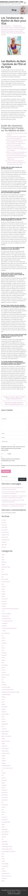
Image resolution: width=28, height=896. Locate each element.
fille (2, 679)
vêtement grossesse (6, 876)
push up (3, 807)
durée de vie (11, 27)
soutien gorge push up (7, 849)
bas (2, 576)
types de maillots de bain (19, 32)
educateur (4, 652)
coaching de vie (5, 616)
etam (3, 662)
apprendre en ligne (6, 567)
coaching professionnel (7, 621)
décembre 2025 (5, 532)
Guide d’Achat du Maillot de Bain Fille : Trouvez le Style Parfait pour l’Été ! (14, 403)
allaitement (4, 562)
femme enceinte (5, 675)
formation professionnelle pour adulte (10, 692)
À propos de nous (11, 892)
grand (3, 702)
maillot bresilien (5, 748)
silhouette (3, 32)
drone (3, 648)
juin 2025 (4, 547)
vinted (3, 881)
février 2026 (4, 527)
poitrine (3, 787)
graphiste (4, 709)
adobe (3, 554)
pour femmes (5, 795)
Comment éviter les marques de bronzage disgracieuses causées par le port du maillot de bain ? (17, 157)
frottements (22, 27)
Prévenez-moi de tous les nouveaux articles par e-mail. (13, 466)
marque (3, 755)
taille (7, 32)
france (3, 699)
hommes (4, 721)
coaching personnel (6, 618)
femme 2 (4, 672)
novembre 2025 (5, 534)
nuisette (3, 773)
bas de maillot (5, 579)
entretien (17, 27)
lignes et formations (6, 736)
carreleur (4, 606)
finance (3, 682)
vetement (4, 871)
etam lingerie (5, 665)
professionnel (5, 804)
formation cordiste (6, 687)
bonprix (3, 591)
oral (2, 775)
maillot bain (4, 746)
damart (3, 640)
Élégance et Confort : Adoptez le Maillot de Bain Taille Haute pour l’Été (15, 397)
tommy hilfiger (5, 863)
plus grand (4, 785)
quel (3, 809)
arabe (3, 569)
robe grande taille (6, 822)
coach (3, 611)
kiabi (3, 726)
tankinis (11, 32)
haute (3, 716)
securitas (4, 836)
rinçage (16, 31)
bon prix (3, 586)
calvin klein (4, 601)
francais (3, 697)
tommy (3, 861)
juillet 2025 (4, 544)
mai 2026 (4, 520)
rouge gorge (4, 829)
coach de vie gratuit (6, 613)
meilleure (4, 760)
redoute (3, 812)
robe (3, 814)
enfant (3, 657)
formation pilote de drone (8, 689)
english (3, 660)
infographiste (5, 724)
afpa (3, 557)
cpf (2, 635)
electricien (4, 655)
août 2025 (4, 542)
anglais (3, 564)
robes (3, 824)
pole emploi (4, 790)
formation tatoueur (6, 694)
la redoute (4, 728)
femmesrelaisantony (5, 26)
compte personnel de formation (9, 628)
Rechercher (5, 476)
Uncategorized (5, 866)
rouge (3, 827)
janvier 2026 (4, 530)
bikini (3, 584)
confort (6, 27)
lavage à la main (13, 29)
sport (3, 854)
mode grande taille (6, 765)
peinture (3, 778)
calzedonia (4, 603)
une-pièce (3, 34)
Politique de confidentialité (14, 893)
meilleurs (4, 763)
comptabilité (4, 623)
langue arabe (5, 733)
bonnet (3, 589)
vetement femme (6, 873)
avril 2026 (4, 522)
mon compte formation (7, 768)
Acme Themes (23, 890)
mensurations (11, 31)
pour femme (4, 792)
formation (4, 684)
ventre (3, 868)
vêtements (4, 878)
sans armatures (5, 831)
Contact (19, 892)
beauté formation (6, 581)
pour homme (5, 797)
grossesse (4, 711)
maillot (3, 743)
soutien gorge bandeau (7, 846)
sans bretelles (5, 834)
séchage (21, 31)
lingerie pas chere (6, 741)
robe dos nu (4, 817)
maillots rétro (4, 31)
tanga (3, 858)
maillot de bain (20, 29)
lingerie (3, 738)
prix (2, 802)
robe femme (4, 819)
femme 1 (4, 670)
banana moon (5, 574)
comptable (4, 626)
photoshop (4, 780)
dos (2, 645)
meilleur (3, 758)
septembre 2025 (5, 539)
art (2, 572)
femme (3, 667)
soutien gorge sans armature (8, 851)
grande (3, 704)
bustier (3, 596)
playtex (3, 782)
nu (2, 770)
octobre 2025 (5, 537)
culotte (3, 638)
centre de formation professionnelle (10, 608)
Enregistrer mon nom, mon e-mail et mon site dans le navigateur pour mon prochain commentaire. (13, 448)
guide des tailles (5, 29)
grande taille (4, 706)
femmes (4, 677)
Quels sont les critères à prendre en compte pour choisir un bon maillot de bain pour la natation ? (17, 148)
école (3, 650)
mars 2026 (4, 525)
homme (3, 719)
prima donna (5, 800)
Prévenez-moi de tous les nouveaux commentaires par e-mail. (10, 459)
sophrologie (4, 841)
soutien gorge (5, 844)
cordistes (4, 630)
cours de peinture (6, 633)
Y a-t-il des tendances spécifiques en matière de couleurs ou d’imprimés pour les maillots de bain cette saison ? (16, 162)
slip (2, 839)
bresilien (3, 594)
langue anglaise (5, 731)
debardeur (4, 643)
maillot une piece (6, 753)
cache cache (4, 599)
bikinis (2, 27)
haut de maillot (5, 714)
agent (3, 559)
